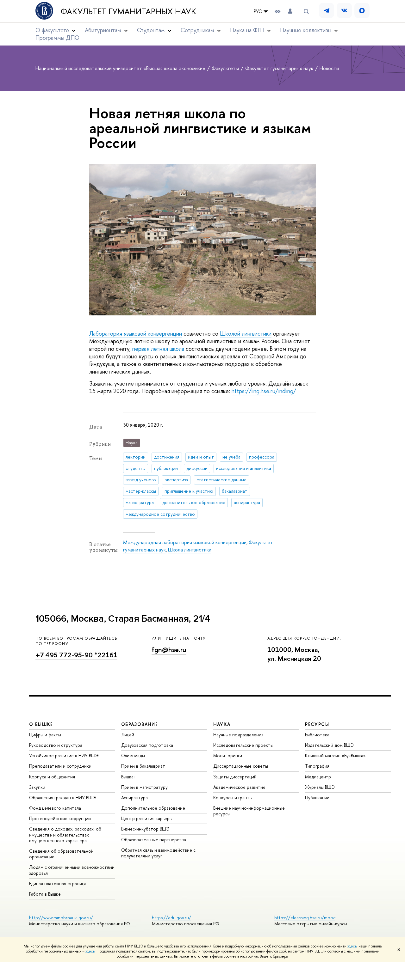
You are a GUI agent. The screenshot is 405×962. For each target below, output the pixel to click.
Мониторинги (227, 755)
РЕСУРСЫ (317, 724)
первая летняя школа (158, 349)
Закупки (37, 787)
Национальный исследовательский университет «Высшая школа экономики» (121, 68)
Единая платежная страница (57, 883)
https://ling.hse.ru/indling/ (264, 391)
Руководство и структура (55, 745)
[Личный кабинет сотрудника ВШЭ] (290, 11)
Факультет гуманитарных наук (128, 11)
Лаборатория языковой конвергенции (135, 334)
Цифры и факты (45, 735)
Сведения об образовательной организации (61, 854)
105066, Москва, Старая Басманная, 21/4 (122, 618)
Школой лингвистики (245, 334)
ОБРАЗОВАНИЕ (139, 724)
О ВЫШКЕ (41, 724)
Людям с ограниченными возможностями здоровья (72, 870)
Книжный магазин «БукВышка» (335, 755)
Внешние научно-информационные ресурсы (249, 811)
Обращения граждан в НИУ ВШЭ (62, 798)
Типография (317, 766)
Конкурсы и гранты (232, 798)
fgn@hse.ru (169, 649)
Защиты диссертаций (235, 777)
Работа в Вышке (45, 894)
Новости (329, 68)
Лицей (127, 735)
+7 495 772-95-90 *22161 (76, 655)
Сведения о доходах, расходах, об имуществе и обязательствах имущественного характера (65, 834)
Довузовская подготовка (147, 745)
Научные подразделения (238, 735)
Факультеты (226, 68)
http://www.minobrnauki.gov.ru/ (61, 918)
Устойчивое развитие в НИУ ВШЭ (64, 755)
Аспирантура (134, 798)
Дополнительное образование (153, 808)
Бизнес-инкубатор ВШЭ (145, 829)
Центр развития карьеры (146, 818)
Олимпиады (133, 755)
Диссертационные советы (240, 766)
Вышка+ (129, 777)
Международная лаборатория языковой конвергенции (184, 542)
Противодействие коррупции (60, 818)
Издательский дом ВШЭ (329, 745)
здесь (352, 946)
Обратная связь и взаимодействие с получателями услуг (158, 853)
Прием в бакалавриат (143, 766)
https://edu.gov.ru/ (171, 918)
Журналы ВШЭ (320, 787)
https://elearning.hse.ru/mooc (304, 918)
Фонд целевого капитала (55, 808)
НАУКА (222, 724)
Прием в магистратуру (144, 787)
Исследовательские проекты (243, 745)
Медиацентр (318, 777)
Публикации (317, 798)
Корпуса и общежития (52, 777)
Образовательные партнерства (153, 840)
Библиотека (317, 735)
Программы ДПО (57, 38)
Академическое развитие (239, 787)
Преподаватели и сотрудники (60, 766)
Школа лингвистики (189, 549)
